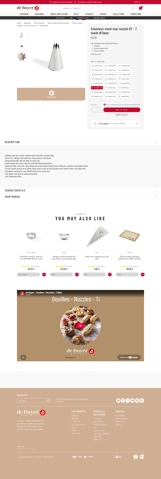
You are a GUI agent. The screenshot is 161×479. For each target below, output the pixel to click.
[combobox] (28, 274)
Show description (96, 54)
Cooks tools (76, 421)
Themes (74, 430)
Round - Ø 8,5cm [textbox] (23, 274)
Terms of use (120, 421)
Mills (73, 427)
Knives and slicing (78, 424)
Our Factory (60, 18)
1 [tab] (135, 123)
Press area (98, 437)
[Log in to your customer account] (132, 8)
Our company (120, 416)
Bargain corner (99, 18)
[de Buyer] (28, 8)
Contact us (98, 439)
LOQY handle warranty (102, 434)
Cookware (75, 416)
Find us (118, 424)
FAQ (71, 18)
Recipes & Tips (83, 18)
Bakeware (75, 418)
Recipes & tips (99, 431)
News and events (122, 418)
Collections (76, 433)
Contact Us (137, 2)
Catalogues (98, 419)
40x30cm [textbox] (119, 274)
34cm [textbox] (85, 274)
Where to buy (99, 422)
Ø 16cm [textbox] (53, 274)
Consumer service (100, 425)
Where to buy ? (122, 114)
